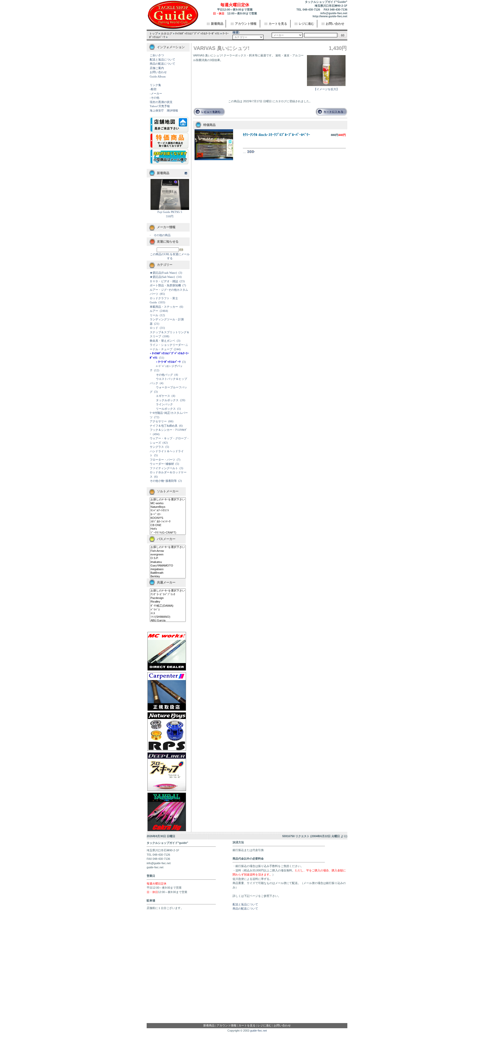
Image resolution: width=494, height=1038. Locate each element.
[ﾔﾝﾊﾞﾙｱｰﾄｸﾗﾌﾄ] (168, 510)
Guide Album (158, 76)
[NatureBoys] (168, 507)
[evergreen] (168, 554)
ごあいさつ (157, 55)
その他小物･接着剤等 (163, 480)
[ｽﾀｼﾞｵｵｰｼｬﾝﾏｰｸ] (168, 522)
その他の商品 (162, 235)
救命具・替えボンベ (162, 340)
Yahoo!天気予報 (160, 106)
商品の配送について (162, 63)
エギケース (163, 395)
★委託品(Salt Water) (162, 276)
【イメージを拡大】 (326, 89)
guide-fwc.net (258, 1030)
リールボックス (166, 408)
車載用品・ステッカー (164, 306)
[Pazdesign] (168, 598)
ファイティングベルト (164, 468)
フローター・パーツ (162, 459)
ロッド (154, 327)
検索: (236, 32)
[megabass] (168, 569)
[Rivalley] (168, 602)
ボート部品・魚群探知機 (165, 285)
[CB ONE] (168, 525)
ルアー (154, 310)
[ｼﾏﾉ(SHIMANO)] (168, 617)
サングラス (157, 446)
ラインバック (164, 404)
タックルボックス (167, 400)
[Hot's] (168, 529)
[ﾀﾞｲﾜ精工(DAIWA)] (168, 606)
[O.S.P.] (168, 558)
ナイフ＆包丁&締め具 (164, 425)
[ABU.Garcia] (168, 620)
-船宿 (153, 89)
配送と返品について (162, 59)
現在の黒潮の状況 (161, 102)
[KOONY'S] (168, 518)
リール (154, 315)
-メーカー (156, 93)
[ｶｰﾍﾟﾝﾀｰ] (168, 514)
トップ (153, 33)
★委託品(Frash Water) (163, 272)
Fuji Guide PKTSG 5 (169, 211)
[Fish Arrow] (168, 551)
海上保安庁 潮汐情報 (164, 110)
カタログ (166, 33)
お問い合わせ (335, 23)
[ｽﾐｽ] (168, 613)
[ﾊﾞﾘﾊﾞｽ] (168, 610)
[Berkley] (168, 576)
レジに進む (306, 23)
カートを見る (278, 23)
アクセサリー (158, 421)
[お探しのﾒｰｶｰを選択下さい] (168, 499)
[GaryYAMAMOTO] (168, 566)
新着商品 (217, 23)
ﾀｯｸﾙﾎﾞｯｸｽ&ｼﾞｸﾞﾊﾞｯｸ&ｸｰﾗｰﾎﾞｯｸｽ (197, 33)
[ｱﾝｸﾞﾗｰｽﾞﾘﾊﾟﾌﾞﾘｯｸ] (168, 594)
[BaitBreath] (168, 573)
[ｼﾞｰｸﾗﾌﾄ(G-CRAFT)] (168, 533)
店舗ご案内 (157, 68)
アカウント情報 (246, 23)
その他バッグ (164, 374)
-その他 (154, 97)
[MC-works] (168, 503)
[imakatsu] (168, 562)
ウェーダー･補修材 (162, 463)
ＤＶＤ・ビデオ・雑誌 (164, 281)
